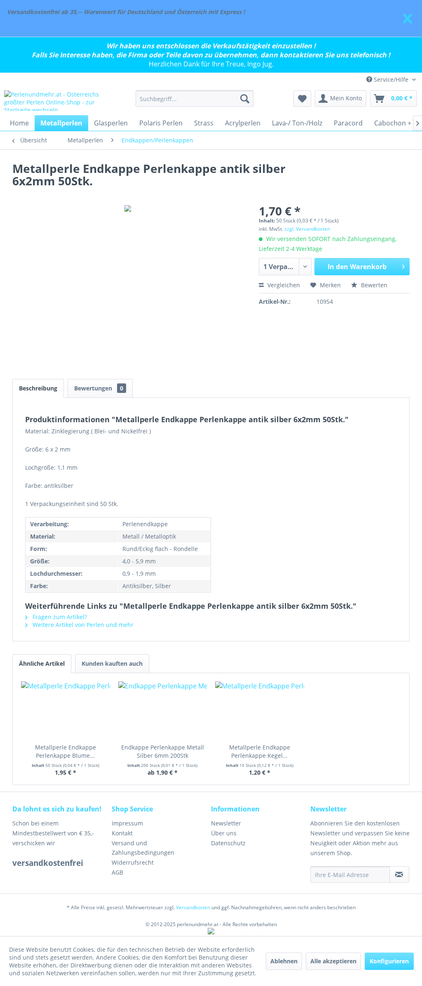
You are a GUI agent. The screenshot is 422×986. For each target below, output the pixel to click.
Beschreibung (38, 388)
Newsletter (226, 823)
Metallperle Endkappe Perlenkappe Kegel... (259, 751)
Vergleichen (283, 285)
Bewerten (373, 285)
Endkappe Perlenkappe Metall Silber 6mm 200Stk (162, 751)
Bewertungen (98, 388)
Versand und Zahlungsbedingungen (143, 848)
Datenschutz (228, 843)
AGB (117, 872)
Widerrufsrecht (133, 862)
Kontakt (122, 833)
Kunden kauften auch (112, 663)
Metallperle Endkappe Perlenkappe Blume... (65, 751)
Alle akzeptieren (333, 961)
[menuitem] (195, 98)
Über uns (224, 833)
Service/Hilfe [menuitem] (391, 79)
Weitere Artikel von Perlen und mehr (82, 625)
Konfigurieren (389, 961)
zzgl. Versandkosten (307, 228)
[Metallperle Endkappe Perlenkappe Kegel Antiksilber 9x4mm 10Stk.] (259, 710)
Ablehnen (284, 961)
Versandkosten (193, 907)
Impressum (127, 823)
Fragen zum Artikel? (59, 617)
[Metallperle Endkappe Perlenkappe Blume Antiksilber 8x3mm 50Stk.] (65, 710)
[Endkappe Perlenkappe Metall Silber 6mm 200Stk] (162, 710)
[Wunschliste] (302, 98)
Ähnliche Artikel (42, 663)
